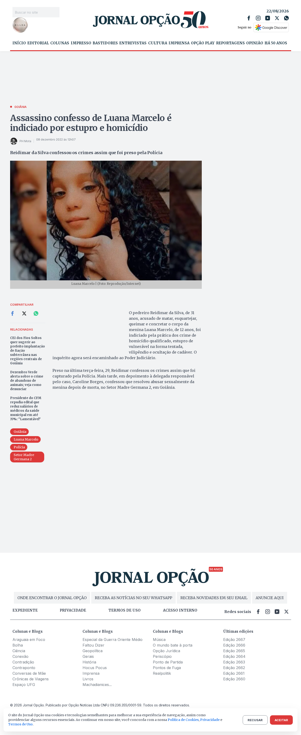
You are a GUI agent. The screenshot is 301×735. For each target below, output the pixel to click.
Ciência (18, 650)
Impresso (81, 43)
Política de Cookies (183, 720)
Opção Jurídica (166, 650)
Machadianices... (97, 684)
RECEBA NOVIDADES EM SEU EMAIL (213, 597)
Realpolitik (162, 673)
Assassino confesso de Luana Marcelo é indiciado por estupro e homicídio (91, 123)
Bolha (17, 645)
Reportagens (230, 43)
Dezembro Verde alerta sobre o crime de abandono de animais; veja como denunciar (26, 380)
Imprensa (179, 43)
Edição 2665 (234, 650)
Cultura (157, 43)
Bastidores (105, 43)
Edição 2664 (234, 656)
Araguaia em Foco (28, 639)
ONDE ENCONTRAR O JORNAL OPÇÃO (52, 597)
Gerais (88, 656)
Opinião (254, 43)
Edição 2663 (234, 662)
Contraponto (23, 667)
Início (19, 43)
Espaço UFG (23, 684)
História (89, 662)
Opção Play (202, 43)
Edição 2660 (234, 679)
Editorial (38, 43)
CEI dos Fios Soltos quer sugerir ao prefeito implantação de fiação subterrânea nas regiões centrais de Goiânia (27, 350)
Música (159, 639)
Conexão (20, 656)
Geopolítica (93, 650)
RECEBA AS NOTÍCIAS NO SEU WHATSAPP (133, 597)
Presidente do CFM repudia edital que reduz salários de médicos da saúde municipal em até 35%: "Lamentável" (25, 408)
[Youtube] (267, 18)
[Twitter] (277, 18)
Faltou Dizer (93, 645)
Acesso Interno (180, 610)
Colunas (59, 43)
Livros (88, 679)
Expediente (25, 610)
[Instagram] (258, 18)
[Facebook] (248, 18)
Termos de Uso (20, 724)
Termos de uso (124, 610)
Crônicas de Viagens (30, 679)
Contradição (23, 662)
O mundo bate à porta (172, 645)
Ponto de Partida (168, 662)
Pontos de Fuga (167, 667)
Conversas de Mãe (29, 673)
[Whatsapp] (286, 18)
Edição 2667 (234, 639)
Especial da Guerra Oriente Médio (113, 639)
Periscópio (162, 656)
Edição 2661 (234, 673)
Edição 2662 (234, 667)
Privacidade (73, 610)
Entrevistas (133, 43)
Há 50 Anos (276, 43)
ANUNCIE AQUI (270, 597)
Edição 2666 (234, 645)
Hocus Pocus (95, 667)
